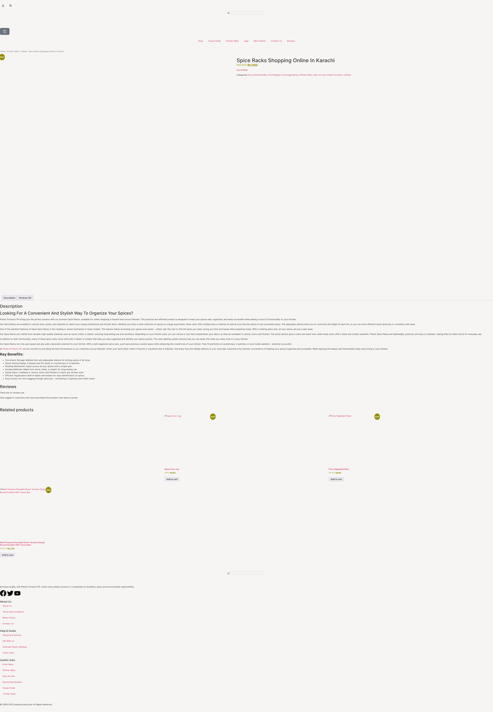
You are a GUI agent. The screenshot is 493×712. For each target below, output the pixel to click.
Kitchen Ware (232, 41)
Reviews (291, 41)
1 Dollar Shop (9, 694)
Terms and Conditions (13, 611)
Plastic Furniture (335, 75)
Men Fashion (260, 41)
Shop (200, 41)
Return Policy (9, 617)
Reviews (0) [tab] (25, 298)
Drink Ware (8, 664)
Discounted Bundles (257, 75)
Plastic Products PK (12, 349)
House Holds (214, 41)
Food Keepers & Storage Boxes (283, 75)
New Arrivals (320, 75)
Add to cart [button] (172, 479)
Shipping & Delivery (12, 635)
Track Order (8, 652)
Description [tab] (9, 298)
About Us (7, 606)
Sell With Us (8, 641)
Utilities (24, 51)
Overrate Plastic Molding (15, 647)
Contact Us (276, 41)
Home (2, 51)
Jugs (246, 41)
